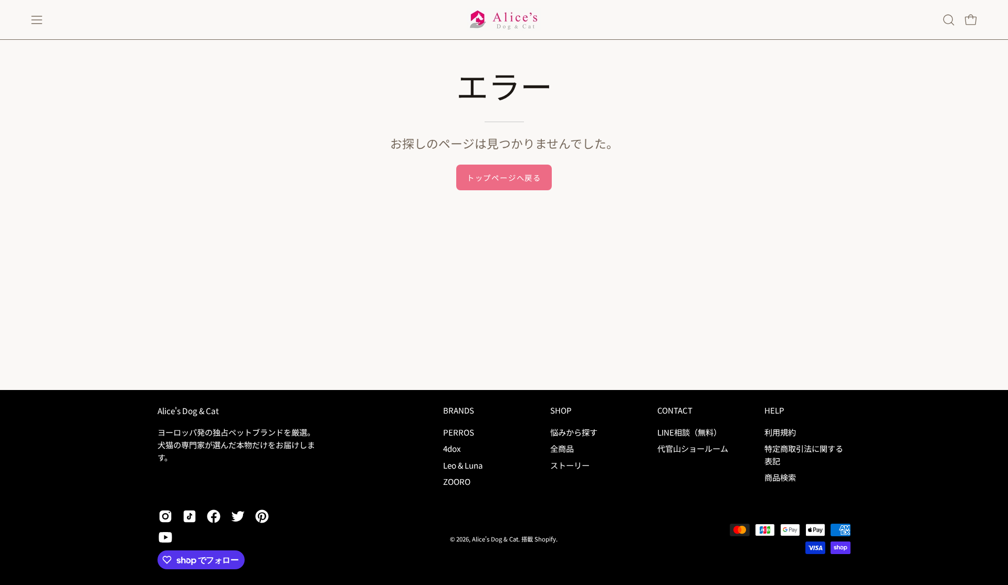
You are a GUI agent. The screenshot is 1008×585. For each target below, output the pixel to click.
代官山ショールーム (692, 448)
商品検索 (780, 477)
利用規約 (780, 432)
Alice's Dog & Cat (188, 411)
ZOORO (456, 481)
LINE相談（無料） (689, 432)
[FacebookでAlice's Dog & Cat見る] (214, 516)
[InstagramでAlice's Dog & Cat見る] (165, 516)
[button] (949, 20)
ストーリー (570, 464)
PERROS (458, 432)
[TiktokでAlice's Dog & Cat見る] (189, 516)
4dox (452, 448)
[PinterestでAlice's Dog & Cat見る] (262, 516)
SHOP (560, 411)
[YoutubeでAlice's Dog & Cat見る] (165, 537)
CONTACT (674, 411)
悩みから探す (573, 432)
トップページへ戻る (504, 177)
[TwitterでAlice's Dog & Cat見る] (238, 516)
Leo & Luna (463, 464)
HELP (774, 411)
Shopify (545, 539)
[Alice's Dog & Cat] (504, 19)
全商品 (562, 448)
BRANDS (458, 411)
